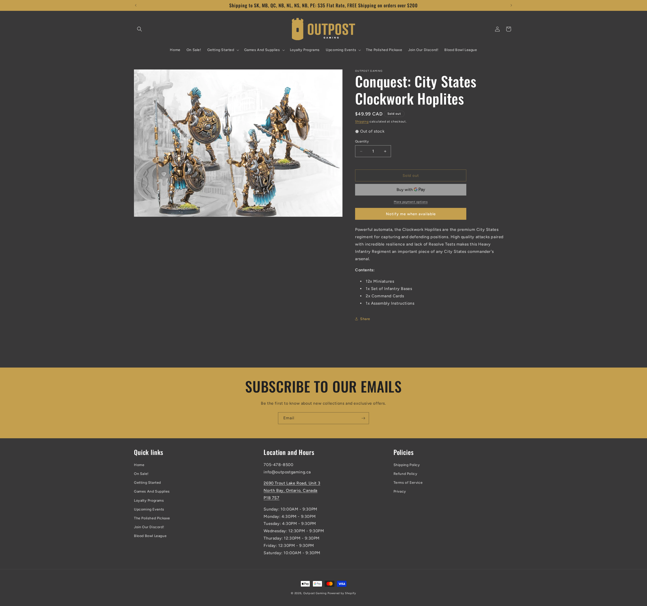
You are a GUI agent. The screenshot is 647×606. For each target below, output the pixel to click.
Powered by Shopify (342, 593)
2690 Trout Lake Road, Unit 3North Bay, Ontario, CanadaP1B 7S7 (292, 490)
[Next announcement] (511, 5)
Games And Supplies (152, 491)
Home (139, 465)
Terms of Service (408, 482)
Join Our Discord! (149, 527)
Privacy (400, 491)
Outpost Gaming (315, 593)
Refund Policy (406, 474)
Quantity (362, 141)
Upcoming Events (149, 509)
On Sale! (141, 474)
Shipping (362, 121)
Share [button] (365, 319)
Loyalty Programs (149, 500)
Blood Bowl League (150, 536)
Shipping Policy (407, 465)
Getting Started (147, 482)
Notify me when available (411, 214)
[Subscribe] (363, 418)
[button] (139, 29)
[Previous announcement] (135, 5)
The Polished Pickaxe (152, 518)
